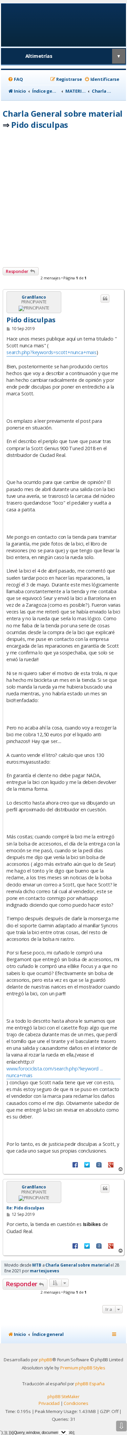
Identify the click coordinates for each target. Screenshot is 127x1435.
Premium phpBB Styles (82, 1368)
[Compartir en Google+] (110, 1164)
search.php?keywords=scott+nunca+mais (51, 352)
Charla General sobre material (63, 113)
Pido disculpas (39, 124)
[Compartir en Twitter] (87, 1164)
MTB (36, 1265)
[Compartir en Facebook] (75, 1164)
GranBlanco (34, 297)
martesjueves (44, 1271)
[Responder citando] (105, 299)
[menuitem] (15, 79)
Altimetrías (38, 56)
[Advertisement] (63, 200)
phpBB (45, 1360)
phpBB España (90, 1384)
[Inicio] (63, 24)
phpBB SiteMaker (63, 1396)
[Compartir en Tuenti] (98, 1164)
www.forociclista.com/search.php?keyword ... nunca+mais (54, 1072)
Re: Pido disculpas (25, 1207)
